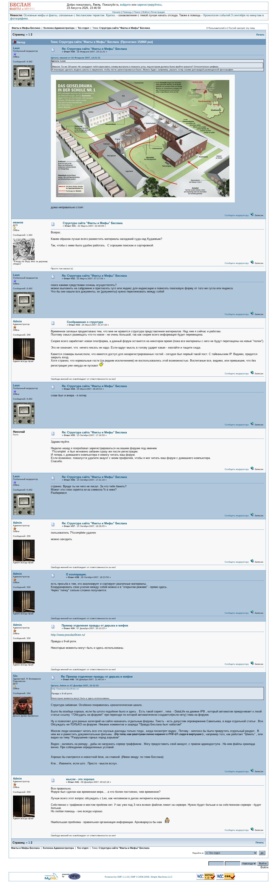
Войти (145, 12)
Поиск (137, 12)
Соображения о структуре (85, 322)
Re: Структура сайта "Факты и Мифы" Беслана (94, 48)
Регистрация (158, 12)
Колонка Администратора (58, 28)
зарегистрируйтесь (149, 4)
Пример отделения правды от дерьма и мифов (95, 625)
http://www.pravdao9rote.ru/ (68, 634)
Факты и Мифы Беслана (26, 28)
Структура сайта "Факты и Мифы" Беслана (124, 28)
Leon (16, 48)
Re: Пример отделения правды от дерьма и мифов (97, 676)
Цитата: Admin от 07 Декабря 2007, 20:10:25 (75, 685)
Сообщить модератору (237, 215)
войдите (125, 4)
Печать (260, 34)
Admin (17, 321)
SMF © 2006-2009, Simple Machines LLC (151, 877)
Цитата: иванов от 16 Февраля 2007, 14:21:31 (75, 57)
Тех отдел (83, 28)
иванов (18, 222)
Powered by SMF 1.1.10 (117, 877)
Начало (116, 12)
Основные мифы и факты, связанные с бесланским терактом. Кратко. (70, 15)
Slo (15, 676)
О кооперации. (76, 574)
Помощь (127, 12)
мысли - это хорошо (80, 779)
